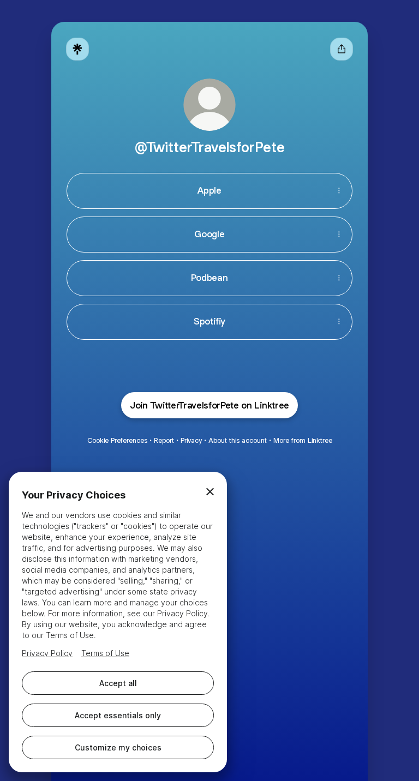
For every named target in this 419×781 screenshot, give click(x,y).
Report (164, 440)
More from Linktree (302, 440)
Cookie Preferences (117, 440)
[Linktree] (77, 49)
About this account (237, 440)
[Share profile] (341, 49)
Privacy (191, 440)
